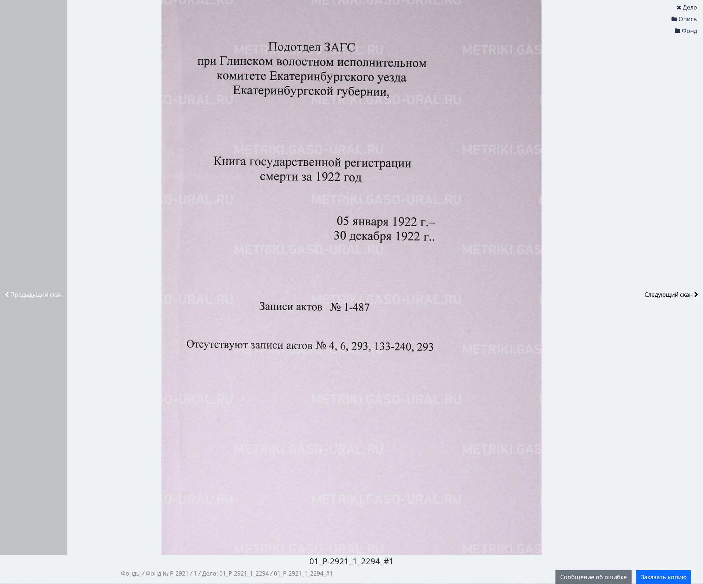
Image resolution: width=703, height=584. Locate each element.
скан (36, 295)
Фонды (131, 573)
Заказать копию (664, 577)
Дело (690, 7)
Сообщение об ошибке (593, 577)
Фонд (689, 31)
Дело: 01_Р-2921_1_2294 (235, 573)
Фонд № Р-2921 (167, 573)
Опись (687, 19)
